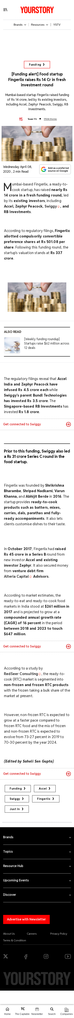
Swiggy (15, 799)
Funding (35, 64)
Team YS (32, 119)
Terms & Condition (14, 940)
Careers (32, 933)
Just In (15, 809)
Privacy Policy (58, 933)
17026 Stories (50, 119)
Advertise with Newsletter (26, 919)
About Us (9, 933)
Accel (43, 788)
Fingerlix (43, 799)
